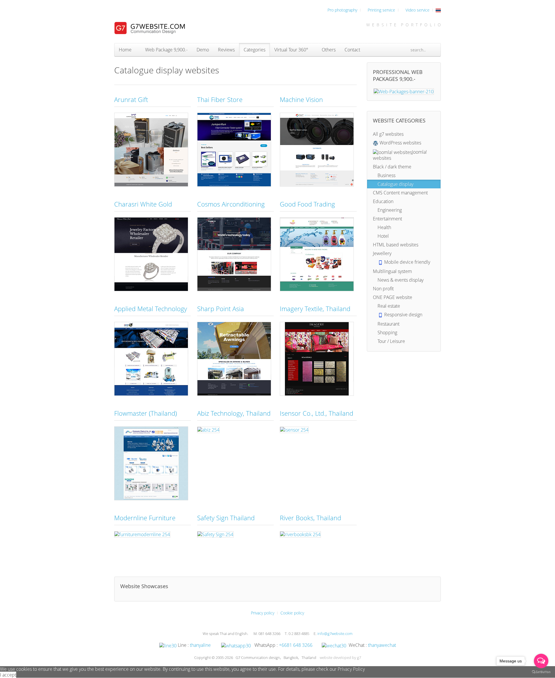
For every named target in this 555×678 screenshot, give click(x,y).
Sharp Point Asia (220, 308)
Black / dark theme (392, 167)
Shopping (386, 332)
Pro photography (341, 10)
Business (385, 175)
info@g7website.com (334, 633)
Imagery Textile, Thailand (315, 308)
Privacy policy (262, 613)
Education (383, 201)
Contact (352, 50)
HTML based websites (395, 245)
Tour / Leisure (390, 341)
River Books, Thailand (310, 517)
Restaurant (387, 324)
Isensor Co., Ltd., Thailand (316, 413)
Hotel (382, 236)
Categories (254, 50)
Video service (417, 10)
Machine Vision (301, 99)
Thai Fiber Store (220, 99)
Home (125, 50)
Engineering (389, 210)
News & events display (399, 280)
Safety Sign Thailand (226, 517)
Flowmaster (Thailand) (145, 413)
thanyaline (200, 645)
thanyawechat (382, 645)
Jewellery (382, 253)
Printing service (381, 10)
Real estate (388, 306)
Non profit (383, 288)
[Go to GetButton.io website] (541, 672)
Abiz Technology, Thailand (234, 413)
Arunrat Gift (131, 99)
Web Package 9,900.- (166, 50)
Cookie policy (292, 613)
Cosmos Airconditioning (231, 204)
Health (383, 227)
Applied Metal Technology (150, 308)
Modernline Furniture (144, 517)
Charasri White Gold (143, 204)
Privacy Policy (351, 669)
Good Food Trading (307, 204)
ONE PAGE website (392, 297)
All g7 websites (388, 134)
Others (328, 50)
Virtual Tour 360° (291, 50)
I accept (8, 675)
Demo (203, 50)
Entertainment (387, 219)
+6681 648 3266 (295, 645)
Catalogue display (394, 184)
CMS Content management (400, 193)
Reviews (226, 50)
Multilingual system (392, 271)
